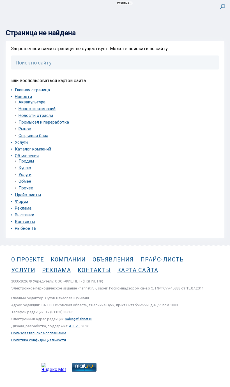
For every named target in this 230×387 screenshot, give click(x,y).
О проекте (27, 259)
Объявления (27, 155)
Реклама (23, 208)
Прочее (26, 188)
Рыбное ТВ (25, 228)
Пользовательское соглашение (38, 333)
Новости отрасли (36, 115)
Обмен (25, 181)
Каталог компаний (33, 149)
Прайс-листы (28, 194)
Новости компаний (37, 108)
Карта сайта (137, 270)
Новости (23, 96)
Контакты (25, 221)
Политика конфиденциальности (38, 340)
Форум (21, 201)
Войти (218, 30)
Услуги (21, 142)
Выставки (24, 214)
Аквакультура (32, 102)
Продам (26, 161)
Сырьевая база (33, 135)
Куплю (25, 167)
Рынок (25, 128)
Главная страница (32, 89)
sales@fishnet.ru (78, 319)
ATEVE (74, 326)
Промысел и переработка (44, 122)
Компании (68, 259)
